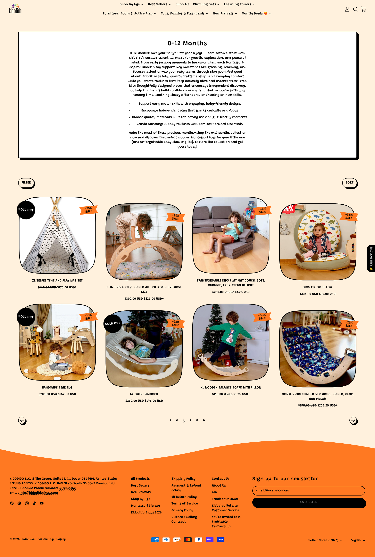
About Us (219, 485)
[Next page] (353, 420)
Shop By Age (140, 499)
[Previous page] (22, 420)
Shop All (182, 4)
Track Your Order (225, 499)
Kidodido (28, 539)
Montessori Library (145, 506)
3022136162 (67, 488)
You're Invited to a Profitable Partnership (226, 522)
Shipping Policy (183, 479)
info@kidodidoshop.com (39, 493)
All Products (140, 479)
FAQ (214, 492)
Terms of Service (184, 503)
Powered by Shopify (52, 539)
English (356, 540)
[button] (355, 9)
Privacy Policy (182, 510)
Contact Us (220, 479)
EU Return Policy (184, 497)
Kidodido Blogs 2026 (146, 512)
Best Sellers (140, 485)
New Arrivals (141, 492)
